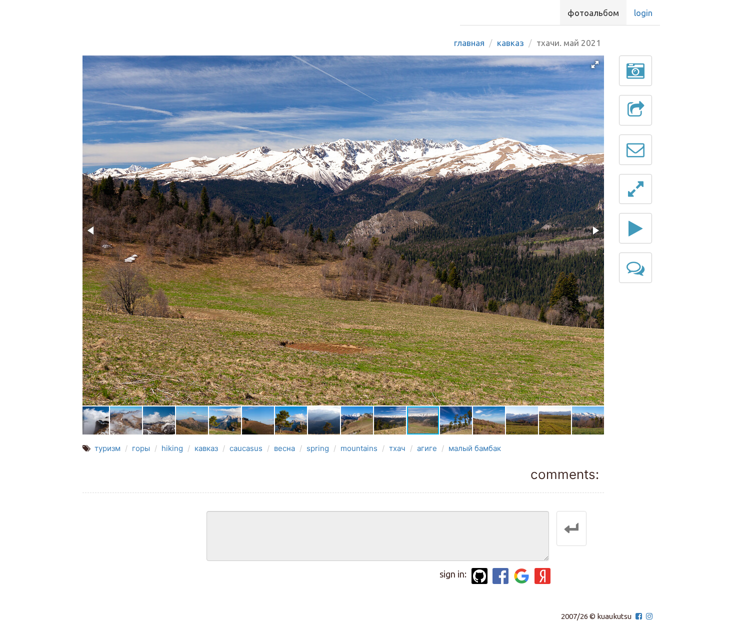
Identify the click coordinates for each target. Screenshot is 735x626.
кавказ (206, 448)
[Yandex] (542, 576)
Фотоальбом (593, 13)
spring (317, 448)
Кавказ (510, 43)
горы (141, 448)
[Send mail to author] (635, 149)
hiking (172, 448)
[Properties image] (635, 71)
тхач (397, 448)
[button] (595, 64)
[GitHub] (480, 576)
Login (643, 13)
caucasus (246, 448)
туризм (107, 448)
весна (284, 448)
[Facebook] (500, 576)
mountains (359, 448)
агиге (427, 448)
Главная (469, 43)
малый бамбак (474, 448)
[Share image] (635, 110)
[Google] (522, 576)
